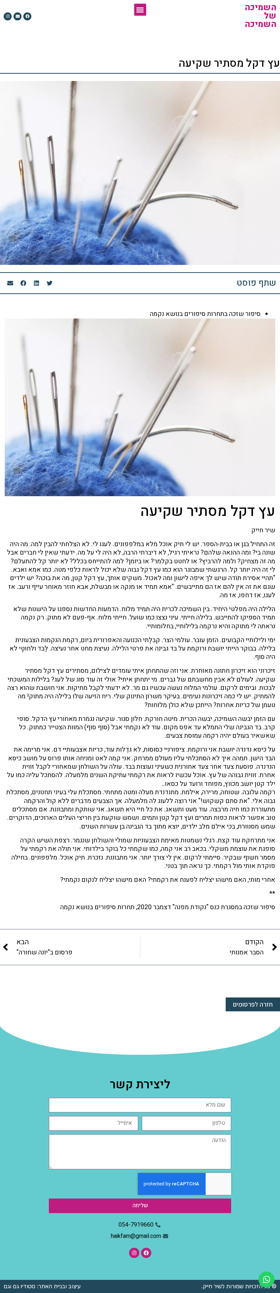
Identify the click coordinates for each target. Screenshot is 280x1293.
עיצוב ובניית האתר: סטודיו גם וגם (42, 1286)
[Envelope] (17, 16)
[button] (140, 10)
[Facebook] (27, 16)
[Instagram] (8, 16)
